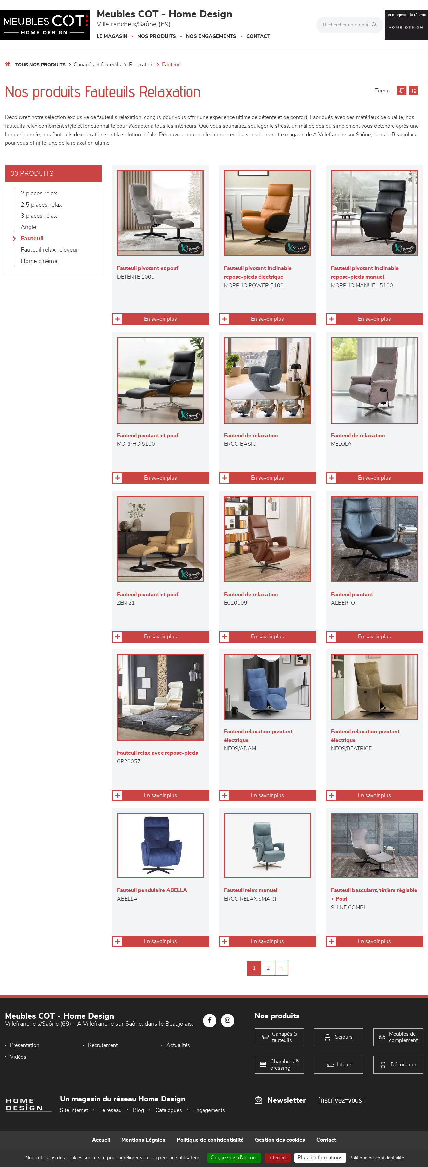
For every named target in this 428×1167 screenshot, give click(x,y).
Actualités (178, 1045)
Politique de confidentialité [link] (376, 1158)
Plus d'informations (320, 1157)
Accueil (101, 1140)
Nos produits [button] (156, 36)
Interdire (277, 1157)
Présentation (24, 1045)
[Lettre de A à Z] (413, 90)
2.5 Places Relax (41, 205)
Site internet (74, 1110)
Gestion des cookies (280, 1140)
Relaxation (141, 64)
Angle (28, 227)
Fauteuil (171, 64)
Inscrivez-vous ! (342, 1100)
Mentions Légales (143, 1140)
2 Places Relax (39, 194)
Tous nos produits (40, 65)
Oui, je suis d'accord (234, 1157)
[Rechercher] (375, 25)
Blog (138, 1110)
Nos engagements (211, 36)
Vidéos (18, 1057)
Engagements (209, 1110)
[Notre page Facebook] (209, 1020)
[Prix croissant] (400, 90)
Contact (258, 36)
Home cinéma (39, 261)
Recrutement (103, 1045)
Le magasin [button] (112, 36)
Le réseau (110, 1110)
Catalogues (168, 1110)
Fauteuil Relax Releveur (49, 250)
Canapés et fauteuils (97, 64)
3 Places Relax (39, 216)
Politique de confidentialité (210, 1140)
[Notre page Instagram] (227, 1020)
